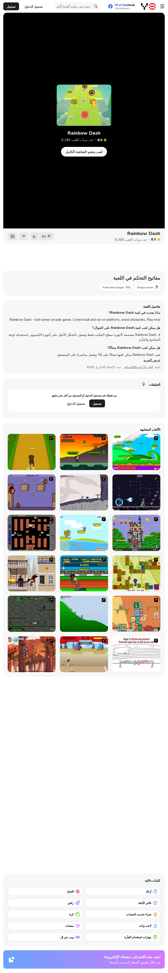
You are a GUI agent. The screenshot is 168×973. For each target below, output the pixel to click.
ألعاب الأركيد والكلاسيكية (139, 367)
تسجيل (11, 6)
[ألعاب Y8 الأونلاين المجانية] (148, 6)
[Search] (95, 6)
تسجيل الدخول (33, 6)
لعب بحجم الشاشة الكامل (84, 152)
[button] (152, 360)
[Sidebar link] (162, 6)
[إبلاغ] (23, 236)
